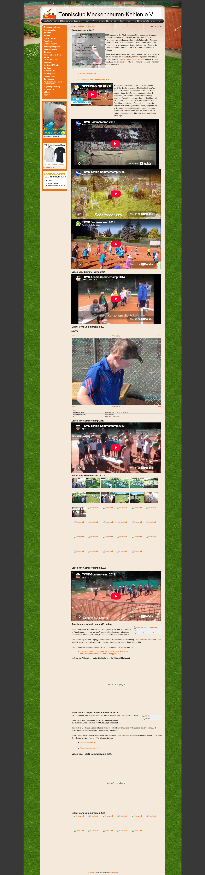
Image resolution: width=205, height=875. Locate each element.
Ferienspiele (49, 73)
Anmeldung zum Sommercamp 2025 (94, 80)
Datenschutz (143, 21)
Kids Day (48, 62)
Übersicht (116, 336)
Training (47, 33)
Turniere (47, 52)
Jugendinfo (49, 89)
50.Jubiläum (119, 21)
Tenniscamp (49, 79)
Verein (56, 21)
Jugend (78, 21)
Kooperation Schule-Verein (53, 56)
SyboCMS (91, 872)
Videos (47, 92)
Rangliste (48, 41)
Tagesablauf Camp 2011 (89, 748)
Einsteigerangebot (52, 46)
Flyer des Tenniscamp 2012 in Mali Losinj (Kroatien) (100, 654)
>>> (159, 336)
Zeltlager (47, 68)
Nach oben (114, 872)
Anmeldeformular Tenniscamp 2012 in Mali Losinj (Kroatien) (104, 652)
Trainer (47, 35)
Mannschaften (67, 21)
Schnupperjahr (50, 44)
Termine (87, 21)
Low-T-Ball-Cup (50, 60)
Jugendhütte (49, 71)
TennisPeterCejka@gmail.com (128, 59)
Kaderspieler (49, 76)
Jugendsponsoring (52, 87)
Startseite (48, 21)
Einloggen (155, 21)
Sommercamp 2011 (88, 742)
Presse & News (98, 21)
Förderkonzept (50, 38)
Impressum (131, 21)
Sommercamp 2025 (88, 74)
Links (109, 21)
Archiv (47, 95)
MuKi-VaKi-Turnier (52, 65)
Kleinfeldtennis (50, 49)
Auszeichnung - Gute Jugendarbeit (53, 83)
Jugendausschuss (52, 27)
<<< (73, 336)
